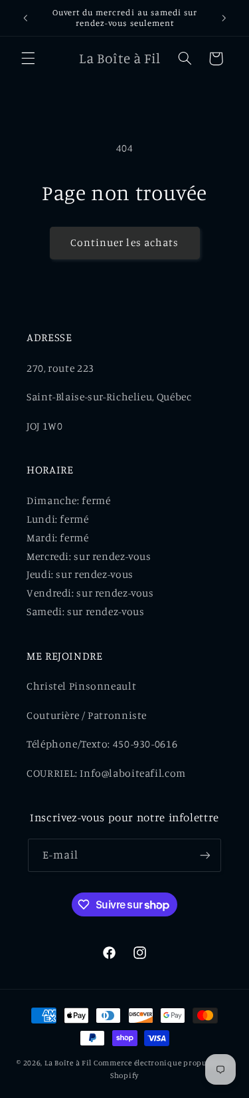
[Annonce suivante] (223, 18)
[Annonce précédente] (25, 18)
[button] (28, 58)
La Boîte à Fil (68, 1062)
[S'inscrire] (205, 855)
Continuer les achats (124, 242)
